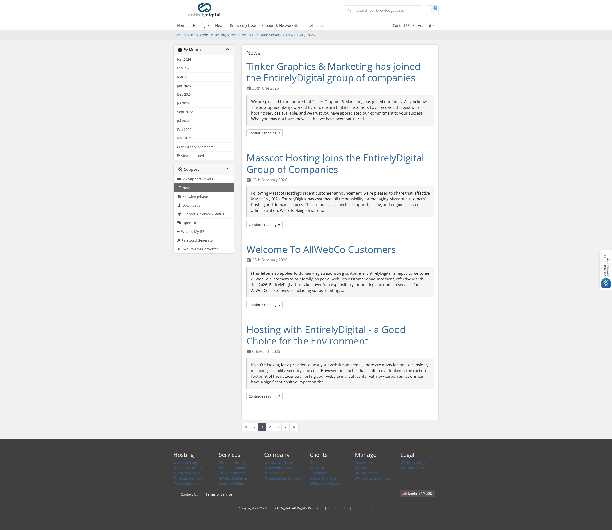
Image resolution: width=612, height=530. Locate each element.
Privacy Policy (414, 462)
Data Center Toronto (284, 478)
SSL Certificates (234, 473)
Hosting (200, 25)
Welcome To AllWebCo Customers (321, 249)
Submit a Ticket (325, 478)
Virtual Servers (188, 473)
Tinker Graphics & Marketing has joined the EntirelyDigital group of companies (333, 72)
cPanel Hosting (234, 462)
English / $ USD (419, 493)
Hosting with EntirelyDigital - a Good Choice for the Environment (326, 335)
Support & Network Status (283, 25)
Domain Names (234, 467)
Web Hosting (187, 462)
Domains (320, 467)
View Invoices (369, 473)
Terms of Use (414, 467)
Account (425, 25)
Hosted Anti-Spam (191, 478)
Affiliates (317, 25)
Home (182, 25)
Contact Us (402, 25)
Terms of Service (219, 494)
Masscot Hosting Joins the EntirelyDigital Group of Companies (335, 163)
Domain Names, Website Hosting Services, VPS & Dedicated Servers (227, 35)
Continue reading (263, 133)
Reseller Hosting (190, 467)
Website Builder (235, 478)
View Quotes (368, 467)
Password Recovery (328, 483)
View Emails (367, 462)
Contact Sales (233, 483)
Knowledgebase (243, 25)
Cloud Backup (188, 483)
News (219, 25)
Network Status (280, 467)
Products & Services (374, 478)
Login (317, 462)
